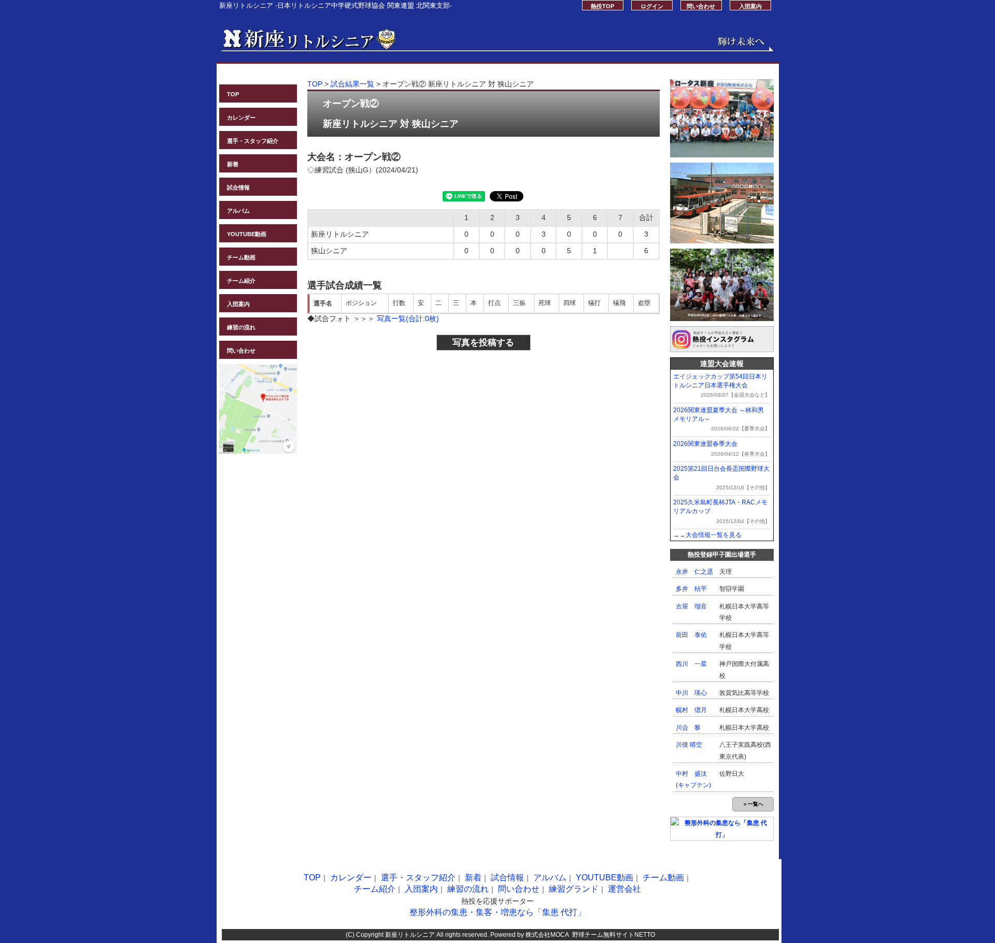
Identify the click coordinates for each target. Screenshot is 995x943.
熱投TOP (602, 6)
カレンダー (241, 117)
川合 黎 (688, 727)
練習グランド (574, 888)
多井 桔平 (691, 588)
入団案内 (750, 6)
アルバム (238, 211)
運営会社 (624, 888)
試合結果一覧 (352, 84)
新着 (232, 164)
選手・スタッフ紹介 (252, 141)
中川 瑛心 (691, 693)
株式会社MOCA (547, 934)
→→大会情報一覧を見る (707, 535)
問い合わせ (701, 6)
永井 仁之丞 (694, 571)
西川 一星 (691, 664)
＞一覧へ (753, 804)
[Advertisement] (393, 425)
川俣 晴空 (689, 744)
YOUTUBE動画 (246, 234)
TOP (233, 94)
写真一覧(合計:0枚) (408, 318)
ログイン (652, 6)
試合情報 (238, 187)
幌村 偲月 (691, 710)
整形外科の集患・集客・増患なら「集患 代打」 (497, 912)
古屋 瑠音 (691, 606)
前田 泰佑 (691, 635)
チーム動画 (241, 257)
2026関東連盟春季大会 (705, 443)
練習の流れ (241, 327)
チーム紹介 (241, 281)
